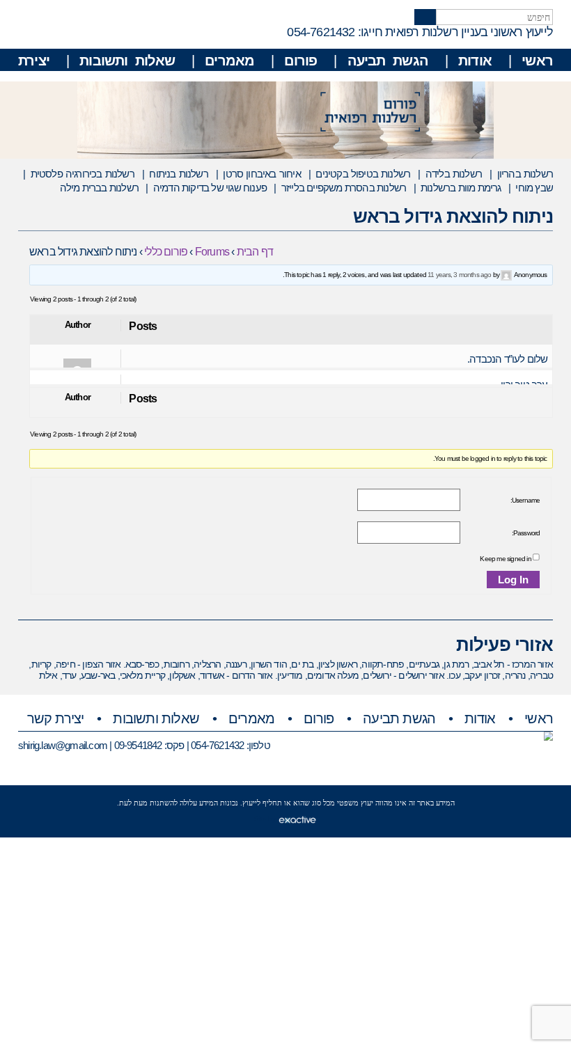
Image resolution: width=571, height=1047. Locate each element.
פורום (300, 60)
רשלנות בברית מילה (99, 188)
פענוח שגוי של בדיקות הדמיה (210, 188)
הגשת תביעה (387, 60)
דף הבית (255, 252)
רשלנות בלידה (453, 174)
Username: (525, 500)
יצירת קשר (55, 718)
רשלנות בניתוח (178, 174)
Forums (212, 252)
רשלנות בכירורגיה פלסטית (82, 174)
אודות (475, 60)
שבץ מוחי (534, 188)
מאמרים (229, 60)
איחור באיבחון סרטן (261, 174)
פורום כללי (165, 252)
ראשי (537, 60)
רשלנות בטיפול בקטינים (362, 174)
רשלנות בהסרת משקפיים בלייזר (343, 188)
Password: (526, 533)
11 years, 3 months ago (459, 274)
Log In (513, 579)
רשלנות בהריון (525, 174)
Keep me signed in (505, 558)
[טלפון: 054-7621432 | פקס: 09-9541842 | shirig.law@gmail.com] (548, 736)
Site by (266, 818)
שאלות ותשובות (127, 60)
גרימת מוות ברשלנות (461, 188)
